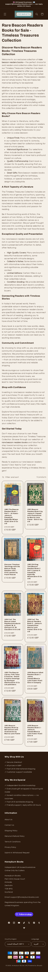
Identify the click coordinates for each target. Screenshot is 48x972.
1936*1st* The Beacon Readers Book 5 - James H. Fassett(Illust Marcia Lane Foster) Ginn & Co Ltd (34, 625)
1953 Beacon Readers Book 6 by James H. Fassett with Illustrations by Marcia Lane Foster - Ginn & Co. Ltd (35, 515)
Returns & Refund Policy (14, 836)
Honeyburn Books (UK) (20, 965)
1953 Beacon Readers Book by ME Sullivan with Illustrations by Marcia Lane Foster (12, 729)
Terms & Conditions (12, 842)
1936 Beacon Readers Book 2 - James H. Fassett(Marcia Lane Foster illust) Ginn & (34, 730)
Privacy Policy (10, 847)
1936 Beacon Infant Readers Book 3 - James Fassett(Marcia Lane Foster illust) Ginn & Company (35, 677)
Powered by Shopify (35, 965)
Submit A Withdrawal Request (17, 853)
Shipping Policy (11, 831)
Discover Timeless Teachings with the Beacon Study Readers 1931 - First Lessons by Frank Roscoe (12, 569)
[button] (5, 14)
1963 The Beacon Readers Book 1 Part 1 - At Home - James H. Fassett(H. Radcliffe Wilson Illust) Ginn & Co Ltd (11, 516)
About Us (8, 819)
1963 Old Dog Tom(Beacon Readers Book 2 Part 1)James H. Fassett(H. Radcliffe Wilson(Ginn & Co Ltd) (34, 571)
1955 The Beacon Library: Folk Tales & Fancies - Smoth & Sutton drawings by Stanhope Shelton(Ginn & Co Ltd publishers (12, 678)
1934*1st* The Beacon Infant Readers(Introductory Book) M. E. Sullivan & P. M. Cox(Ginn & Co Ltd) (12, 624)
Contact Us (9, 825)
